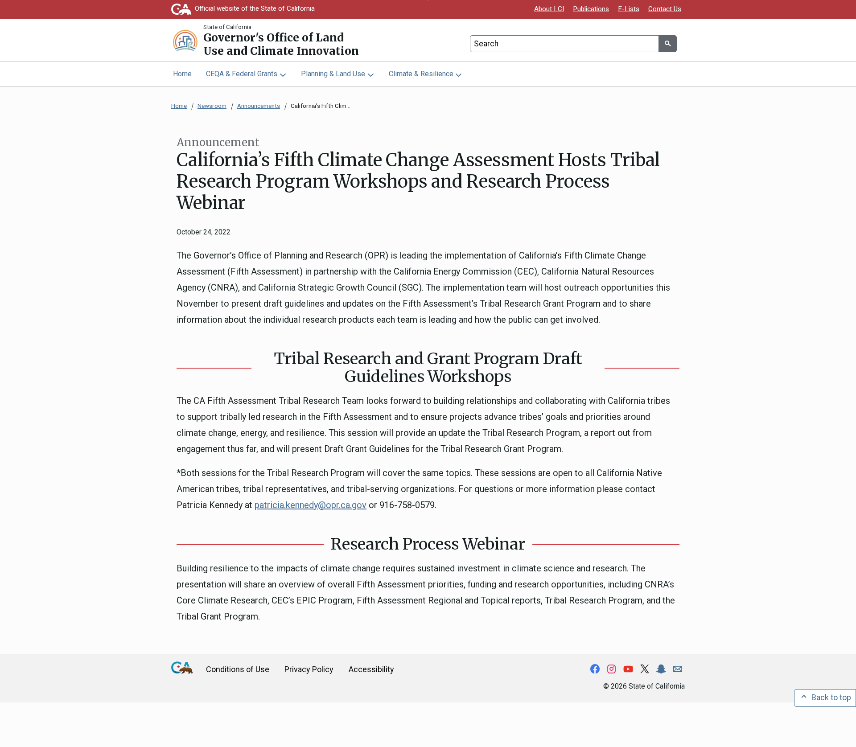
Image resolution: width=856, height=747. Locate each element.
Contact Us (664, 9)
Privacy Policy (308, 669)
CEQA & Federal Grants (241, 74)
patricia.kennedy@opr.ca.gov (310, 505)
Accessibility (371, 669)
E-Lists (628, 9)
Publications (591, 9)
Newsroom (212, 105)
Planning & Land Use (333, 74)
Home (182, 74)
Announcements (258, 105)
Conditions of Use (237, 669)
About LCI (549, 9)
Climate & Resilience (421, 74)
